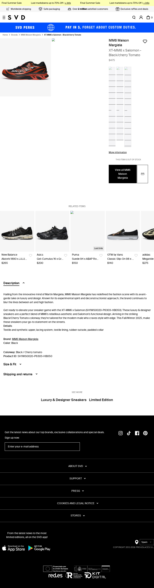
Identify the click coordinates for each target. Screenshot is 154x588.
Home (5, 35)
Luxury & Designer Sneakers (63, 400)
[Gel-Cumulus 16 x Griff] (52, 231)
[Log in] (141, 17)
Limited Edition (101, 400)
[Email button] (142, 174)
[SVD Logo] (16, 17)
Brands (14, 35)
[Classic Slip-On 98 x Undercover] (123, 231)
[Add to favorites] (145, 41)
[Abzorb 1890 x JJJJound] (17, 231)
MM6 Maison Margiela (31, 35)
